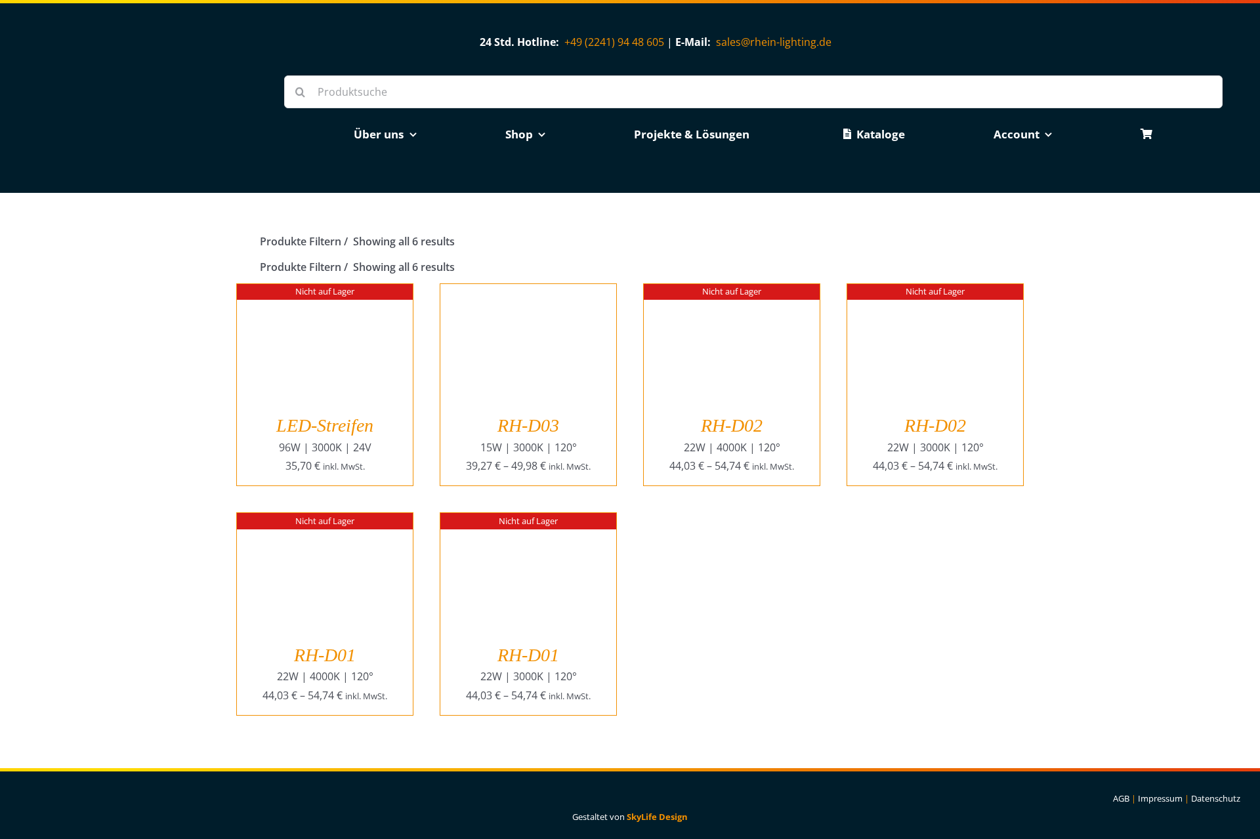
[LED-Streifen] (325, 293)
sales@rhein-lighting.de (773, 42)
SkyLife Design (657, 817)
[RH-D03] (528, 293)
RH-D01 (325, 655)
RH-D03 (528, 425)
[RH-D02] (732, 293)
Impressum (1160, 798)
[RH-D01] (325, 522)
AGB (1121, 798)
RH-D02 (732, 425)
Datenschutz (1215, 798)
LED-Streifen (324, 425)
